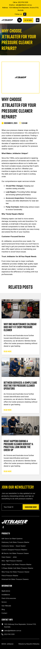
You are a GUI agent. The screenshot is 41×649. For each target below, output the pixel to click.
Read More (8, 351)
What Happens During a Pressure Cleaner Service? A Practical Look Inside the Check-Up (18, 445)
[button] (38, 20)
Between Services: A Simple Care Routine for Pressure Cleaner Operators (20, 385)
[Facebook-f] (24, 14)
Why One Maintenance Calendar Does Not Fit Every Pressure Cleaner (20, 327)
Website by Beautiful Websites (28, 644)
